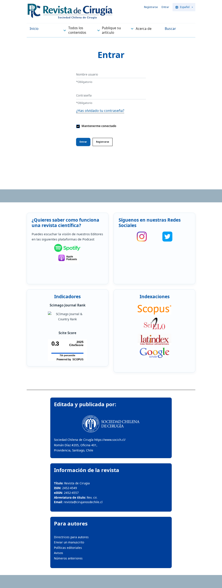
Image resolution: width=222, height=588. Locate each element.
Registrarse (151, 7)
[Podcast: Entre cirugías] (67, 258)
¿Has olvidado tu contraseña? (100, 110)
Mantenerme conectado (99, 126)
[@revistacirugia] (142, 237)
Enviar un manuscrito (69, 542)
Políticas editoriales (68, 548)
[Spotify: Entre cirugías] (67, 248)
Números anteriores (68, 558)
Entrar (165, 7)
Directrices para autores (71, 537)
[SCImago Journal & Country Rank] (67, 316)
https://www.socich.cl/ (110, 440)
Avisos (58, 553)
